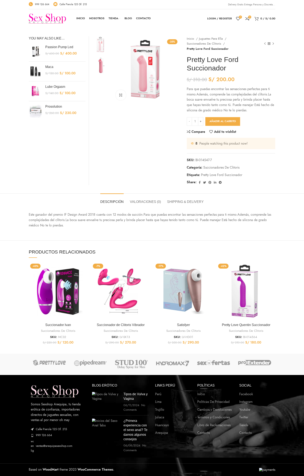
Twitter (243, 417)
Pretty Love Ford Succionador (221, 175)
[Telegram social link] (220, 182)
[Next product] (273, 44)
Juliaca (159, 417)
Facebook (246, 394)
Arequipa (161, 433)
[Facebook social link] (199, 182)
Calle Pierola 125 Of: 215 (73, 4)
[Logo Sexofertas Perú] (213, 362)
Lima (158, 402)
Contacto (203, 433)
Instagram (246, 402)
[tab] (112, 199)
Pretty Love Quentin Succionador (246, 325)
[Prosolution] (35, 111)
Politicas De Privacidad (213, 402)
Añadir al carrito (222, 121)
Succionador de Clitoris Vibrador (121, 325)
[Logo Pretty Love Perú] (49, 363)
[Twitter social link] (204, 182)
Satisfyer (183, 325)
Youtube (244, 409)
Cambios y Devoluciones (214, 409)
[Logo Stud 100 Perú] (131, 364)
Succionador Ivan (58, 325)
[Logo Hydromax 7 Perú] (172, 363)
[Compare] (84, 269)
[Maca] (35, 71)
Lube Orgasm (55, 86)
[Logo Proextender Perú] (254, 362)
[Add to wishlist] (84, 287)
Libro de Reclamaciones (214, 425)
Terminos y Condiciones (213, 417)
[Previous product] (265, 44)
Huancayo (162, 425)
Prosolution (53, 106)
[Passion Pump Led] (35, 51)
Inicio (191, 38)
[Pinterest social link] (210, 182)
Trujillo (159, 409)
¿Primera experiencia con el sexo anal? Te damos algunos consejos (135, 430)
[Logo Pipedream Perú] (90, 363)
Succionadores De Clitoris (204, 43)
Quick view (84, 278)
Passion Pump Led (59, 47)
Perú (158, 394)
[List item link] (57, 435)
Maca (49, 67)
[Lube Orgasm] (35, 91)
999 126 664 (42, 4)
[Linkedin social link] (215, 182)
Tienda (243, 425)
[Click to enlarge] (121, 95)
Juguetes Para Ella (211, 38)
